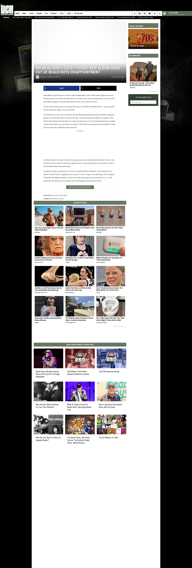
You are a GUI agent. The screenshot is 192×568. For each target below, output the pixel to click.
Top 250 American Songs (109, 371)
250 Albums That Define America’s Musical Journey (78, 372)
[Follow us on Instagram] (144, 13)
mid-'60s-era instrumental (89, 124)
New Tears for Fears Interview (44, 17)
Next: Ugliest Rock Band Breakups (80, 187)
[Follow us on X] (159, 13)
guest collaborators (79, 95)
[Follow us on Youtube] (149, 13)
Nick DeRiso (43, 77)
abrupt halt (99, 99)
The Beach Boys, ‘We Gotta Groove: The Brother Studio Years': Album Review (78, 440)
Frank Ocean (66, 163)
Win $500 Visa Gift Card (145, 17)
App (46, 13)
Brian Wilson (48, 95)
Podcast (54, 13)
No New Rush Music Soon (84, 17)
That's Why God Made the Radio (55, 178)
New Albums (56, 198)
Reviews (39, 13)
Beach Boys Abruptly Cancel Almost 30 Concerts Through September (48, 374)
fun (109, 160)
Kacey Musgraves (85, 115)
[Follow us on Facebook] (154, 13)
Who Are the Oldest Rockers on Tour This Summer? (47, 405)
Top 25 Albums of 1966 (108, 437)
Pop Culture (78, 13)
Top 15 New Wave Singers (66, 17)
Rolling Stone (97, 107)
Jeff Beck (73, 127)
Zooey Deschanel (100, 115)
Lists (61, 13)
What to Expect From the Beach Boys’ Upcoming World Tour (79, 407)
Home (17, 13)
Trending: (6, 17)
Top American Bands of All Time (142, 46)
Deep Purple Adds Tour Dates (22, 17)
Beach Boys (70, 99)
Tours (69, 13)
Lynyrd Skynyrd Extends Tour (104, 17)
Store (31, 13)
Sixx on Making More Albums (126, 17)
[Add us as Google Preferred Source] (139, 13)
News (24, 13)
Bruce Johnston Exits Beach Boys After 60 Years (110, 405)
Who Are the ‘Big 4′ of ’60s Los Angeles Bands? (48, 438)
